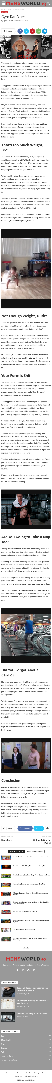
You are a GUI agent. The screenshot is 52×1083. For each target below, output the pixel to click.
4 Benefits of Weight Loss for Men (32, 1013)
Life (2, 1036)
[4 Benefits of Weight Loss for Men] (8, 1017)
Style (3, 1044)
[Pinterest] (32, 31)
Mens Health (6, 1040)
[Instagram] (23, 971)
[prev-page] (24, 947)
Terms (44, 1073)
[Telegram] (44, 31)
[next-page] (27, 947)
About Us (19, 1073)
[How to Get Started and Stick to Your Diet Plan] (6, 885)
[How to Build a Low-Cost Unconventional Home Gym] (6, 858)
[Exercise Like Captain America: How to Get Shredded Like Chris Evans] (6, 903)
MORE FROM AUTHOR (35, 851)
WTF (3, 1052)
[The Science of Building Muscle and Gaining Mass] (6, 867)
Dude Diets (6, 840)
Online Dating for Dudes (42, 841)
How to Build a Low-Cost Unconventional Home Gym (31, 857)
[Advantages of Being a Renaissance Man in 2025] (8, 1004)
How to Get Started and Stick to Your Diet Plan (29, 884)
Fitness (10, 9)
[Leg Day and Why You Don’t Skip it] (6, 912)
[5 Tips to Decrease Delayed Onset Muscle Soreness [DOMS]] (6, 894)
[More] (47, 828)
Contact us (9, 1073)
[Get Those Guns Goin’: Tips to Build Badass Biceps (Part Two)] (6, 939)
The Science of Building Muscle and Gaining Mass (30, 866)
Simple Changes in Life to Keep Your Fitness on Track (31, 875)
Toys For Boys (7, 1056)
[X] (26, 31)
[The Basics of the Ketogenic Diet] (6, 930)
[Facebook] (20, 31)
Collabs (28, 1073)
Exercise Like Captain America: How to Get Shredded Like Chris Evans (31, 903)
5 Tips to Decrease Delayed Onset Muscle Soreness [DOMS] (30, 894)
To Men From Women (9, 1060)
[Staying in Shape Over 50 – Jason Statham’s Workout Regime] (6, 921)
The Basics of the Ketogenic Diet (24, 929)
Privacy (36, 1073)
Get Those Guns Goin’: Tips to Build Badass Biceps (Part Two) (30, 939)
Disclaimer (18, 1076)
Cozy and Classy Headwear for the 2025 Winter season (32, 989)
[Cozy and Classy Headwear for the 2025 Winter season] (8, 992)
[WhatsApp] (38, 31)
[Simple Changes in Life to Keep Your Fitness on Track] (6, 876)
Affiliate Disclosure (31, 1076)
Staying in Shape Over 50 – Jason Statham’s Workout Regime (31, 921)
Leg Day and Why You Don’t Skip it (25, 911)
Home (3, 9)
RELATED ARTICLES (16, 851)
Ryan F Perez (8, 21)
